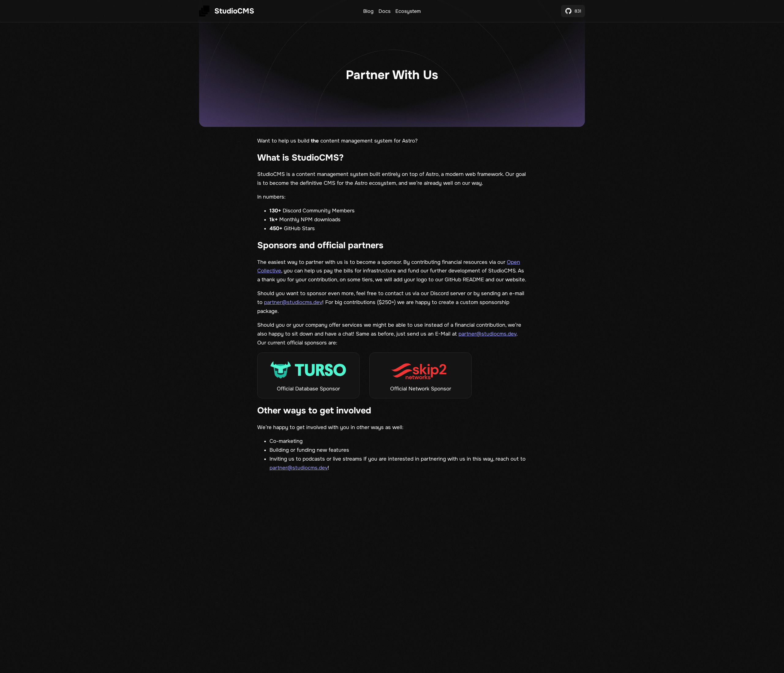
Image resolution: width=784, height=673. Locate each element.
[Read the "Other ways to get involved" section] (379, 411)
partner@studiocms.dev (293, 302)
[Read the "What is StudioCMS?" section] (352, 158)
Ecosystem (408, 11)
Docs (384, 11)
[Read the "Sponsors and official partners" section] (391, 245)
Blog (368, 11)
